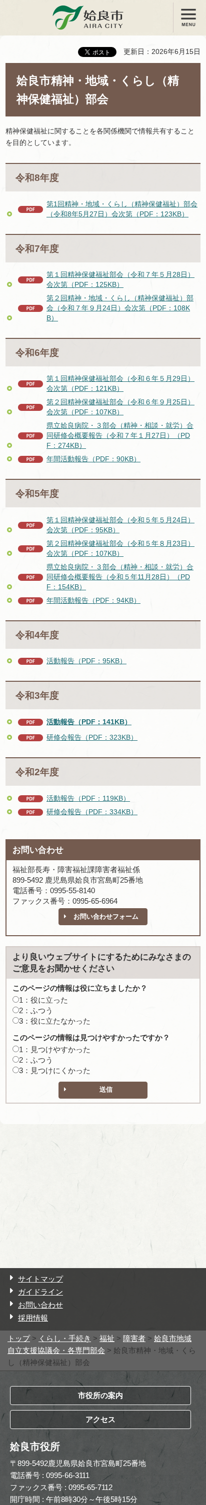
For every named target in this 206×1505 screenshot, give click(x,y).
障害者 (134, 1338)
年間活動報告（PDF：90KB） (93, 459)
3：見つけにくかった (54, 1070)
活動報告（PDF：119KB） (88, 798)
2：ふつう (36, 1010)
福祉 (107, 1338)
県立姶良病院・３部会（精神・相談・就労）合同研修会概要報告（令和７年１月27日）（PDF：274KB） (120, 435)
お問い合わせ (40, 1305)
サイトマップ (40, 1279)
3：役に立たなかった (54, 1021)
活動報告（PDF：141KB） (89, 722)
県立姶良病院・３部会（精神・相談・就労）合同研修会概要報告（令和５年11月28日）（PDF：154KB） (120, 577)
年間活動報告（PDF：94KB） (93, 600)
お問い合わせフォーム (106, 916)
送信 (106, 1089)
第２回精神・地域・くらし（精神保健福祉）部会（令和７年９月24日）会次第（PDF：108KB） (120, 308)
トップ (19, 1338)
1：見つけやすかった (54, 1049)
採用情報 (33, 1318)
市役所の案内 (100, 1395)
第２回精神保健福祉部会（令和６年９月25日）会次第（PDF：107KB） (120, 407)
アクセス (101, 1419)
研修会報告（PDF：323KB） (92, 737)
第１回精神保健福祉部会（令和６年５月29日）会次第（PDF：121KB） (120, 383)
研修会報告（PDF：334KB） (92, 812)
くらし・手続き (64, 1338)
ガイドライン (40, 1292)
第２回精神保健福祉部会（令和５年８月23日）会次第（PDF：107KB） (120, 548)
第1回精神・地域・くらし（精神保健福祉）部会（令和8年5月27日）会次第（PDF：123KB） (122, 209)
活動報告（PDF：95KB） (86, 661)
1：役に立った (43, 1000)
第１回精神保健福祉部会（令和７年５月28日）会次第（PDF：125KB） (120, 279)
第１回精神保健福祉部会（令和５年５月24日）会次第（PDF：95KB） (120, 525)
